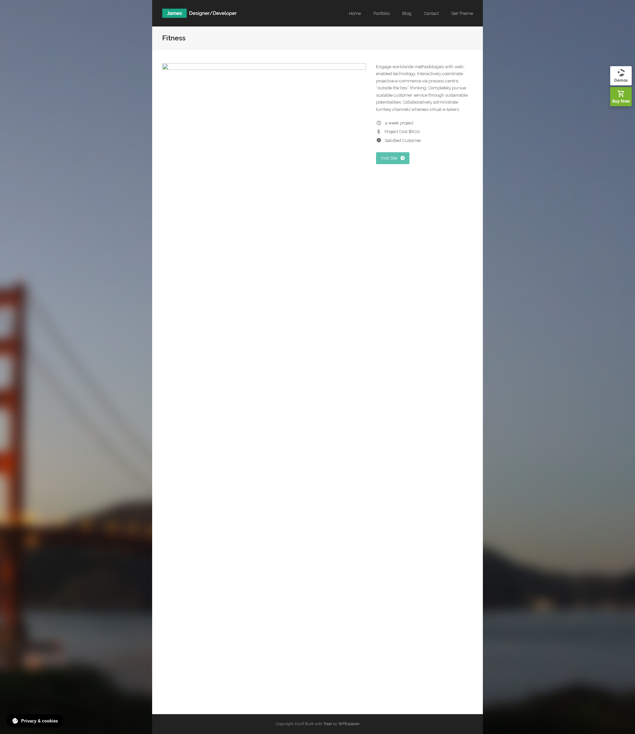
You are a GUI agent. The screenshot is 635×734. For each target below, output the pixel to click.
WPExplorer (349, 723)
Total (327, 723)
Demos (621, 80)
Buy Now (621, 101)
